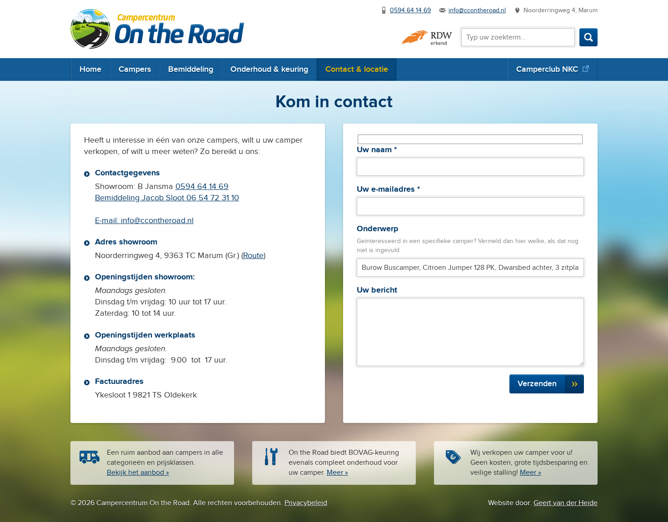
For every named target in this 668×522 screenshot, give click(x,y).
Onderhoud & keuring (269, 69)
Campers (135, 69)
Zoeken (588, 37)
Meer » (337, 472)
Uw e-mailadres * (388, 189)
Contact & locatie (356, 69)
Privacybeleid (305, 503)
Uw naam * (377, 150)
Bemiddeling (190, 69)
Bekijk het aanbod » (138, 472)
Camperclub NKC (547, 69)
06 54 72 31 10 (211, 198)
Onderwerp (377, 229)
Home (90, 69)
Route (253, 255)
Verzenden (537, 383)
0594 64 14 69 (410, 10)
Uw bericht (377, 290)
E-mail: (108, 220)
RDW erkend (426, 37)
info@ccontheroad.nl (477, 10)
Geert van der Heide (565, 503)
